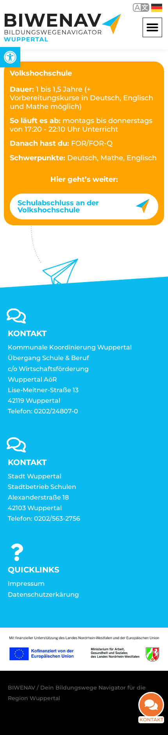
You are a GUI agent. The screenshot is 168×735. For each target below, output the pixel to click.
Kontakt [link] (151, 719)
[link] (10, 57)
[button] (152, 27)
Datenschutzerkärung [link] (43, 594)
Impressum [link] (26, 583)
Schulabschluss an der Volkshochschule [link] (58, 206)
